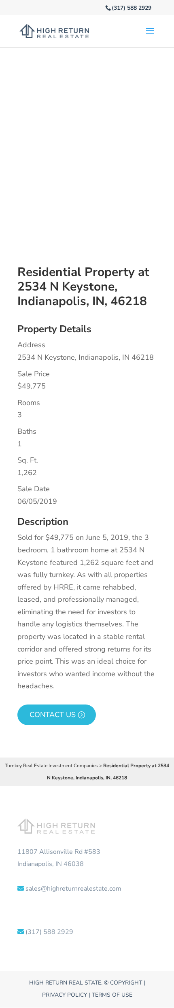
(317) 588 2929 (131, 8)
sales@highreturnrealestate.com (73, 888)
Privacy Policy (64, 995)
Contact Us (53, 714)
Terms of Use (112, 995)
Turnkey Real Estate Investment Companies (51, 765)
